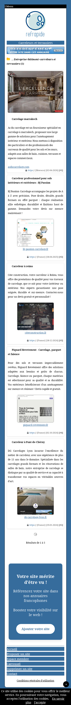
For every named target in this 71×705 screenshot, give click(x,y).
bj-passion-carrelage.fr (35, 249)
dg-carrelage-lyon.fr (35, 517)
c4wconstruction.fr (35, 332)
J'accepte (40, 702)
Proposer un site (18, 654)
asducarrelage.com (18, 167)
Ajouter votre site (35, 629)
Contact (12, 674)
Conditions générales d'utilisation (35, 680)
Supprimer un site (19, 669)
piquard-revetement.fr (35, 425)
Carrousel (14, 664)
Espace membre (18, 659)
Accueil (12, 649)
